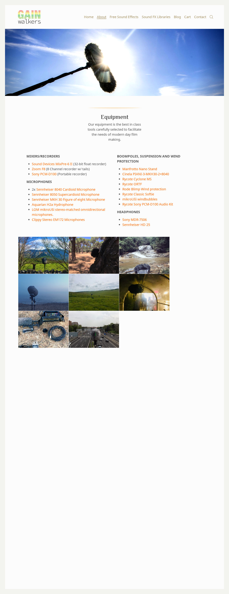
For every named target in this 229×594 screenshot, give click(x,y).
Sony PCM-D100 (44, 174)
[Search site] (211, 17)
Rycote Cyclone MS (137, 179)
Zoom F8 (38, 169)
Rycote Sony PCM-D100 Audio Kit (147, 204)
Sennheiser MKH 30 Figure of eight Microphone (68, 199)
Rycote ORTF (132, 184)
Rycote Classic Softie (138, 194)
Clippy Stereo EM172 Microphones (58, 219)
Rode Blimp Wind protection (144, 189)
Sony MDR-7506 (134, 219)
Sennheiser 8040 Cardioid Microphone (65, 189)
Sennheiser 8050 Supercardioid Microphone (65, 194)
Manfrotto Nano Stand (139, 169)
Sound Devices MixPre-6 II (52, 164)
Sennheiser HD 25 (136, 224)
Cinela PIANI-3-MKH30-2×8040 (145, 174)
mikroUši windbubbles (139, 199)
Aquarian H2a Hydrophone (52, 204)
